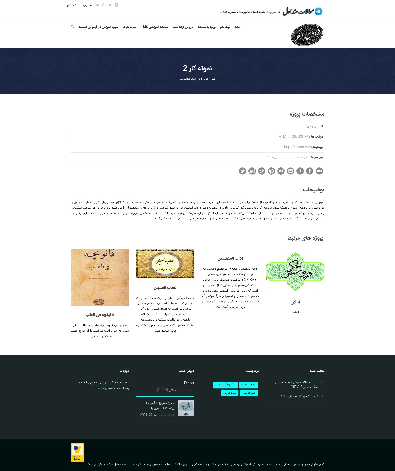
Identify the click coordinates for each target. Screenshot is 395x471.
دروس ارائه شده (182, 27)
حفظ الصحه (285, 157)
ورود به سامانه (207, 27)
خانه (237, 27)
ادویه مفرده (302, 157)
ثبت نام (71, 5)
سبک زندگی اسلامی (225, 385)
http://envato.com (298, 147)
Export (189, 383)
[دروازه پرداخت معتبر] (77, 452)
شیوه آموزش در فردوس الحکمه (98, 27)
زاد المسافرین (248, 385)
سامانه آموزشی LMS (154, 27)
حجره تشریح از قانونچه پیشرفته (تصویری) (160, 405)
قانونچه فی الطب (99, 315)
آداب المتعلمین (230, 258)
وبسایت (271, 157)
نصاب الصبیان (165, 287)
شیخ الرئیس (248, 393)
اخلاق (295, 302)
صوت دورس (229, 393)
